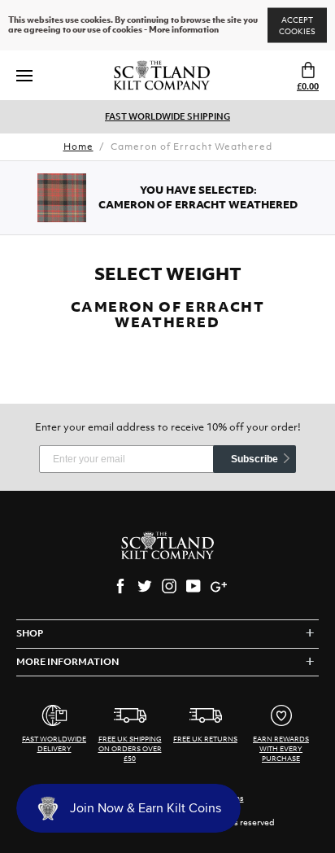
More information (184, 30)
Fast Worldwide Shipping (167, 116)
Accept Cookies (297, 25)
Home (78, 146)
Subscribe (254, 459)
